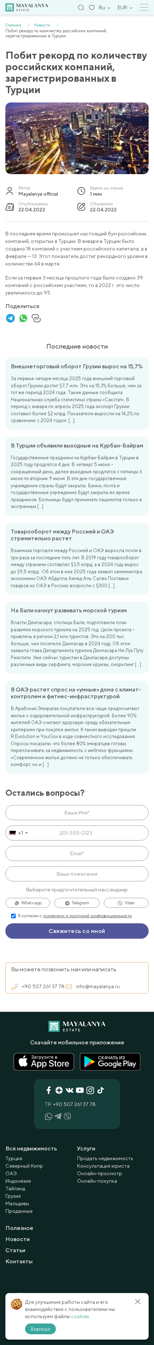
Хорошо (40, 1329)
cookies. (80, 1316)
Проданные (19, 1211)
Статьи (15, 1250)
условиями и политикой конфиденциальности (87, 915)
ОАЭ (11, 1173)
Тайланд (15, 1188)
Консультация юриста (103, 1166)
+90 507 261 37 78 (43, 986)
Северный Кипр (24, 1166)
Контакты (19, 1261)
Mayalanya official (38, 194)
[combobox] (18, 833)
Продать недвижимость (105, 1158)
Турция (13, 1158)
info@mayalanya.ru (98, 986)
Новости (17, 1239)
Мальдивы (17, 1203)
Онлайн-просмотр (99, 1173)
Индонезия (18, 1181)
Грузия (13, 1196)
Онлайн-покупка (97, 1181)
